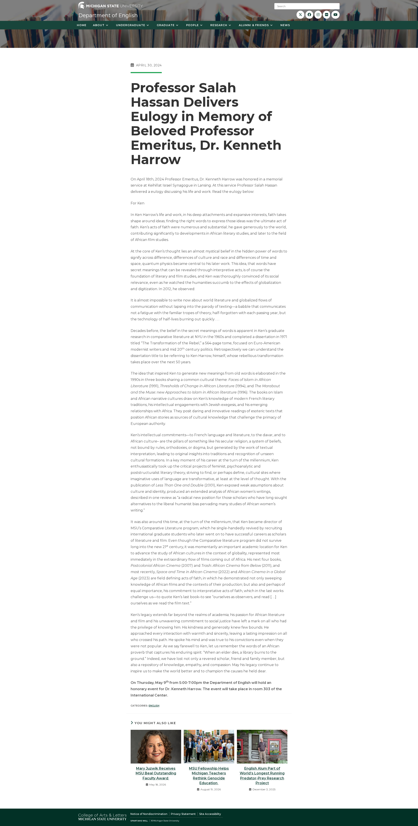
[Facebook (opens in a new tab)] (309, 15)
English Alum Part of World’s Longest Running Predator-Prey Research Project (262, 775)
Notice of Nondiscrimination (148, 814)
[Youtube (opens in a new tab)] (335, 15)
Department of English (108, 15)
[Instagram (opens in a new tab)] (318, 15)
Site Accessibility (210, 814)
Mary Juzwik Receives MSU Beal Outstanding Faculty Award (156, 773)
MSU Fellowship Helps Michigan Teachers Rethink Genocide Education (209, 775)
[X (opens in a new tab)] (300, 15)
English (154, 705)
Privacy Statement (183, 814)
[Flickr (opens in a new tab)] (326, 15)
